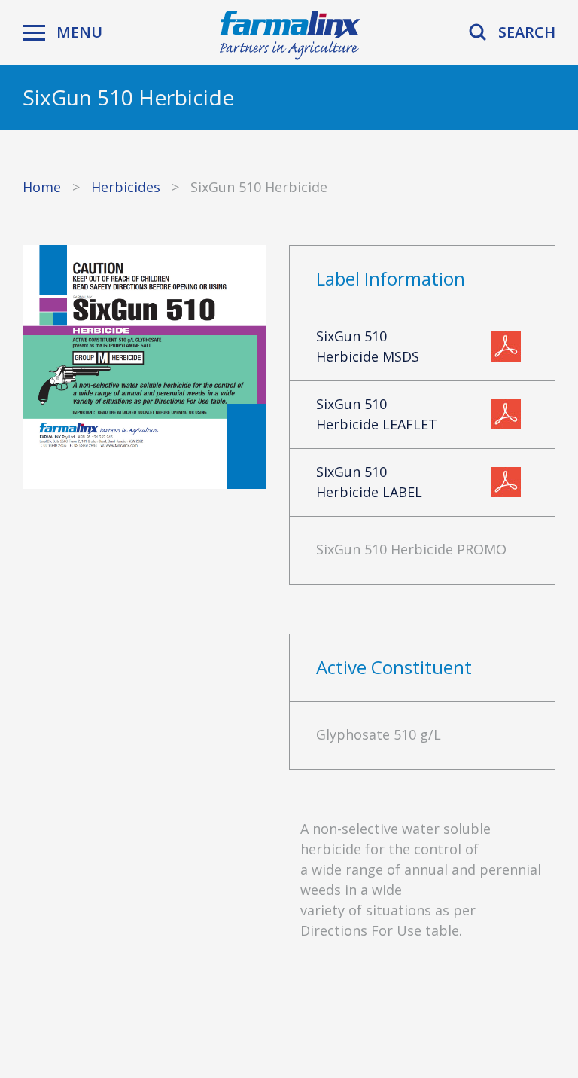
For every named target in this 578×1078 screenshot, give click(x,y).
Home (42, 187)
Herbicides (125, 187)
